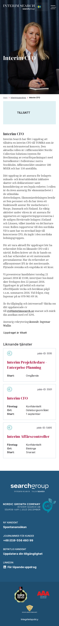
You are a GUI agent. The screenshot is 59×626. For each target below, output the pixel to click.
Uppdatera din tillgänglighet (22, 553)
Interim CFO (17, 398)
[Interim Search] (19, 7)
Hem (5, 97)
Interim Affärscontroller (28, 436)
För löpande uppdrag (22, 567)
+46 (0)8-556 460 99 (18, 540)
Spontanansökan (15, 527)
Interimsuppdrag (18, 97)
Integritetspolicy (29, 619)
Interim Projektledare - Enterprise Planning (27, 365)
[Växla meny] (53, 7)
